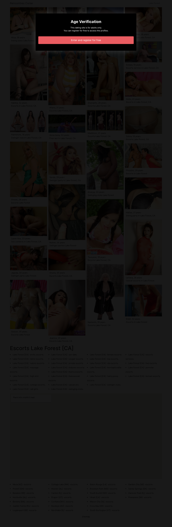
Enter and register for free (86, 40)
